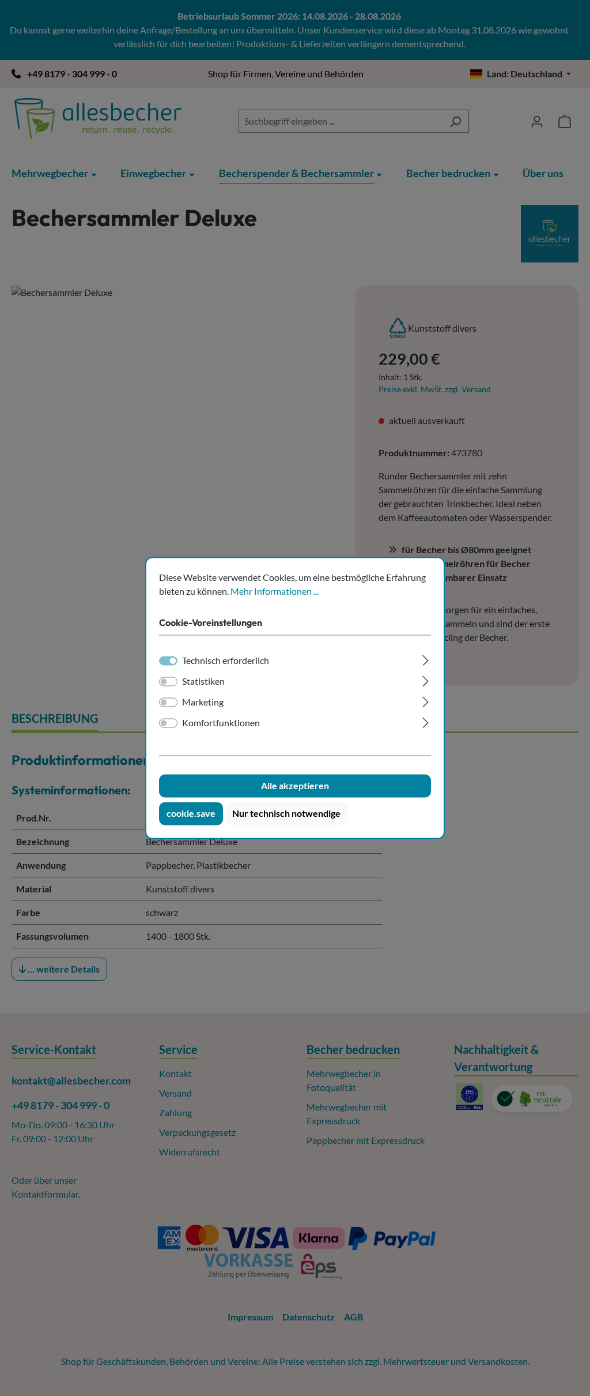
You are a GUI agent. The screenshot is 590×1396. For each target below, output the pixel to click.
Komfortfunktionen (221, 723)
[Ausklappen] (425, 659)
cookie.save (191, 813)
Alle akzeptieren (295, 785)
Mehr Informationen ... (274, 591)
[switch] (168, 681)
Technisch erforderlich (225, 660)
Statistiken (203, 681)
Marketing (203, 702)
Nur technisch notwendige (286, 813)
